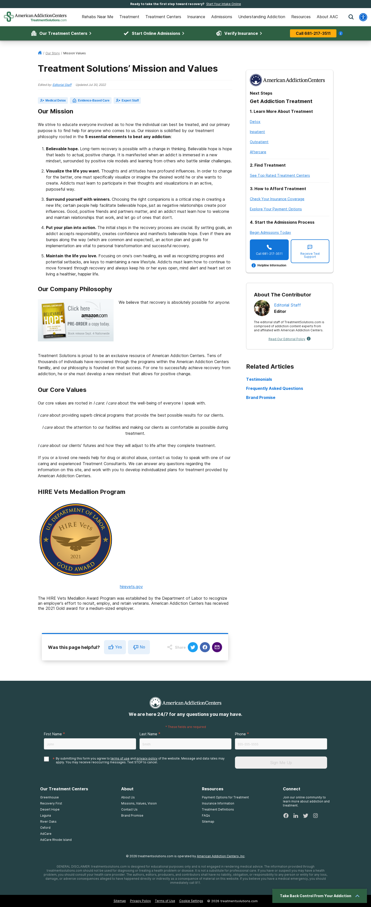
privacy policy (147, 758)
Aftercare (258, 152)
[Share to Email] (217, 647)
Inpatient (257, 132)
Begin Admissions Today (270, 232)
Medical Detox (55, 100)
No (142, 647)
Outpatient (259, 142)
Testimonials (259, 379)
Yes (118, 647)
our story (52, 53)
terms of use (120, 758)
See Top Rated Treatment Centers (280, 175)
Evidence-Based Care (94, 100)
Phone (240, 734)
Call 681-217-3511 (313, 33)
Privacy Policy (140, 901)
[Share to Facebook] (205, 647)
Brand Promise (260, 397)
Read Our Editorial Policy (287, 339)
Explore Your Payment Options (276, 209)
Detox (255, 121)
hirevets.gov (131, 586)
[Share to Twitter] (193, 647)
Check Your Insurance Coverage (277, 199)
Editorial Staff (61, 85)
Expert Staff (130, 100)
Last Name (148, 734)
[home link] (40, 53)
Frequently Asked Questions (274, 388)
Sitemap (120, 901)
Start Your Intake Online (223, 4)
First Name (53, 734)
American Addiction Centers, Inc (221, 856)
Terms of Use (165, 901)
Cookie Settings (191, 901)
